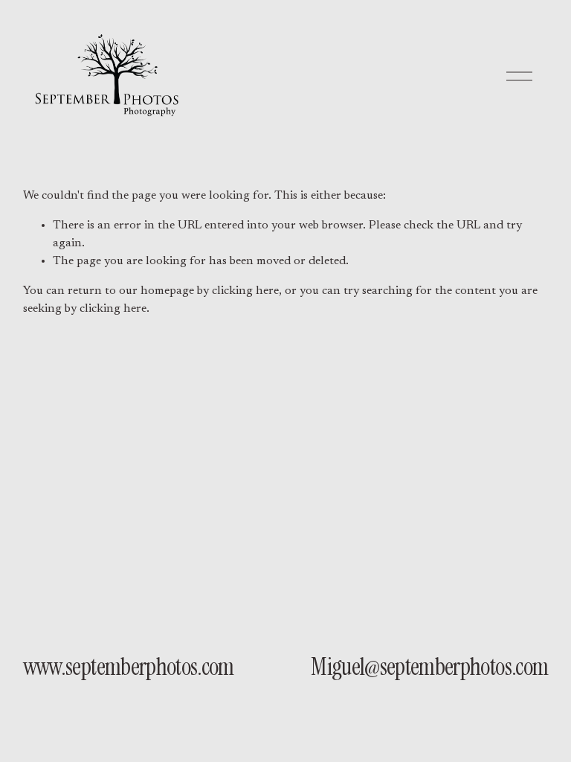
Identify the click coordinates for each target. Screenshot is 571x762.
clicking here (245, 291)
